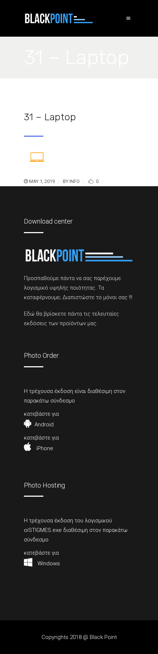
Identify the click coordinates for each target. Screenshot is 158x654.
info (74, 181)
